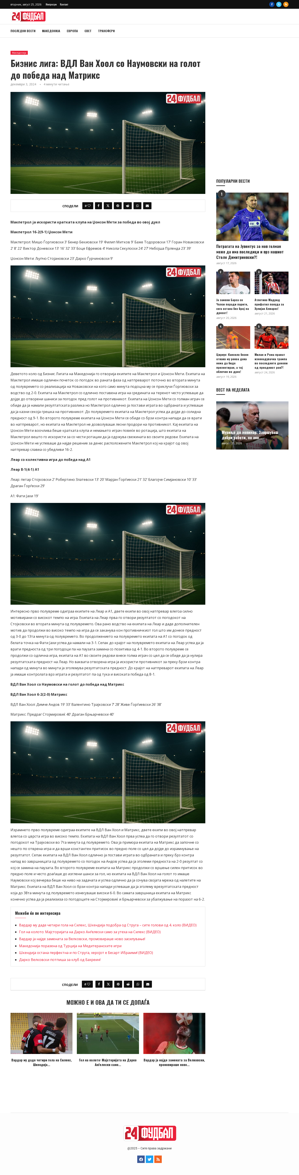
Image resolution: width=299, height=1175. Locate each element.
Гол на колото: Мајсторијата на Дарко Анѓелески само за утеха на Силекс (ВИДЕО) (90, 931)
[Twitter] (278, 4)
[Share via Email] (147, 205)
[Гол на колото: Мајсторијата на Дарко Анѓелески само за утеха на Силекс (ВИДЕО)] (108, 1033)
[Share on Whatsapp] (137, 205)
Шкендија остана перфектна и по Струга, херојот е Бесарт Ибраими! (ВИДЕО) (86, 952)
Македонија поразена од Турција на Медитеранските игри (70, 945)
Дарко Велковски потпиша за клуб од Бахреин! (59, 959)
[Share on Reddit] (127, 205)
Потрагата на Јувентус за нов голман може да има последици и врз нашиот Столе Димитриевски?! (250, 252)
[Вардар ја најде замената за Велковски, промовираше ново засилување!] (174, 1033)
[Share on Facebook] (98, 205)
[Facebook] (271, 4)
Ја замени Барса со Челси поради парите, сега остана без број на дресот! (232, 306)
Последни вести (23, 30)
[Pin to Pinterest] (118, 205)
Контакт (64, 4)
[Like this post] (89, 205)
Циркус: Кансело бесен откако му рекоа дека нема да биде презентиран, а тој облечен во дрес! (232, 363)
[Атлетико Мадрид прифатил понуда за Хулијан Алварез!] (271, 283)
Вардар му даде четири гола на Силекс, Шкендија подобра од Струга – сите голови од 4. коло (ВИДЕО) (108, 925)
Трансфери (106, 30)
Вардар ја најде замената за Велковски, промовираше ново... (174, 1062)
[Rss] (285, 4)
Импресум (51, 4)
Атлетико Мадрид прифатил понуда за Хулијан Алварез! (269, 304)
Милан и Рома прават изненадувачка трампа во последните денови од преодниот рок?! (271, 360)
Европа (72, 30)
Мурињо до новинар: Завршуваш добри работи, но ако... (250, 434)
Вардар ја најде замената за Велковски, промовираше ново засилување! (82, 938)
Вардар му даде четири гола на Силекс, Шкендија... (41, 1062)
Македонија (51, 30)
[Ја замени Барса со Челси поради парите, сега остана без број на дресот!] (233, 283)
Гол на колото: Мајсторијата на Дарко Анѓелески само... (108, 1062)
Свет (87, 30)
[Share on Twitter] (108, 205)
